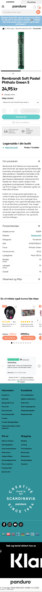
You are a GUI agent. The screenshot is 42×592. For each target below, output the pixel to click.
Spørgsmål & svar (8, 403)
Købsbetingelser (26, 460)
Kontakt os (5, 395)
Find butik (5, 399)
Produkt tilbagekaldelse (10, 422)
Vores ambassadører (9, 448)
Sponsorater (6, 472)
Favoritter (5, 406)
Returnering (25, 452)
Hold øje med (21, 117)
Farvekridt (37, 28)
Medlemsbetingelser (28, 410)
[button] (4, 110)
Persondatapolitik (8, 414)
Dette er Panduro (8, 441)
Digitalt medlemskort (28, 399)
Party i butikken (7, 464)
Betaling (24, 441)
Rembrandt (36, 235)
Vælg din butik (11, 148)
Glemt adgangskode (28, 406)
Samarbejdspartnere (9, 460)
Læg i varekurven (10, 338)
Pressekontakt (7, 468)
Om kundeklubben (27, 395)
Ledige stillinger (7, 456)
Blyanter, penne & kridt (24, 28)
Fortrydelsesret (26, 448)
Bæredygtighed (7, 445)
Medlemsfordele (26, 414)
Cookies (4, 418)
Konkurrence (6, 452)
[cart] (38, 6)
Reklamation (25, 456)
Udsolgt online (30, 111)
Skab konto (25, 403)
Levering (24, 445)
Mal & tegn (10, 28)
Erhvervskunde (7, 410)
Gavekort (24, 464)
